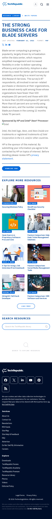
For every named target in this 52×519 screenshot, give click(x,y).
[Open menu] (47, 4)
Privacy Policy (31, 495)
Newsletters (7, 423)
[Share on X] (3, 45)
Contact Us (6, 420)
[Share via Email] (9, 45)
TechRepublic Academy (11, 468)
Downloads (6, 460)
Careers (5, 449)
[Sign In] (35, 4)
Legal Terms (20, 495)
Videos (4, 482)
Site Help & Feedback (10, 434)
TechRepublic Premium (11, 471)
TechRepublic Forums (10, 464)
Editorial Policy (8, 486)
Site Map (5, 431)
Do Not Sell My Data (35, 509)
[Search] (41, 4)
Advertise (6, 441)
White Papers (31, 16)
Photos (5, 479)
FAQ (3, 438)
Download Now (11, 168)
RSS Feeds (6, 427)
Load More (26, 306)
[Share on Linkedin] (6, 45)
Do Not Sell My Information (12, 445)
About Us (5, 416)
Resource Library (11, 16)
